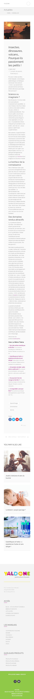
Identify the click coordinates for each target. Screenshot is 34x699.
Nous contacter (17, 695)
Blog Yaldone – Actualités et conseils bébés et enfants (17, 692)
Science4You (16, 338)
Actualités (9, 611)
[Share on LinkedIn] (20, 419)
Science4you (14, 73)
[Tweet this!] (13, 419)
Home (8, 13)
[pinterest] (18, 681)
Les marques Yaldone (13, 630)
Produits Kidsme (11, 663)
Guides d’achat (10, 615)
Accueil (17, 689)
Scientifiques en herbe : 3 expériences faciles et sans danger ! (15, 358)
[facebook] (15, 681)
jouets (15, 295)
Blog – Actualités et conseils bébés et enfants (15, 608)
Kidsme (8, 633)
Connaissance (13, 406)
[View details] (17, 461)
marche (19, 156)
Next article (22, 437)
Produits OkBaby (11, 665)
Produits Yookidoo (12, 659)
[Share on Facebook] (10, 419)
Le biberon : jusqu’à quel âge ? (16, 510)
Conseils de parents (16, 71)
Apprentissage (14, 403)
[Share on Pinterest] (17, 419)
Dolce (8, 641)
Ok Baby (8, 639)
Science (12, 410)
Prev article (12, 437)
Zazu (7, 643)
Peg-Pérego (9, 637)
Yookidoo (9, 635)
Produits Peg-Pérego (12, 661)
